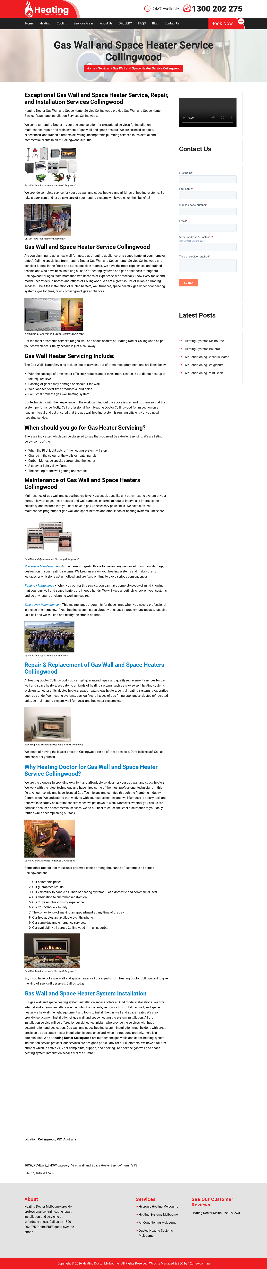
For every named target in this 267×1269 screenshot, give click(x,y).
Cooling (62, 23)
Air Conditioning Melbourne (157, 1222)
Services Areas (83, 23)
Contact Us (172, 23)
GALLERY (125, 23)
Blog (155, 23)
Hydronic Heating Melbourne (158, 1206)
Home (29, 23)
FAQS (142, 23)
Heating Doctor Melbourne (101, 1263)
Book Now (222, 23)
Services (104, 68)
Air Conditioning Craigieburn (204, 365)
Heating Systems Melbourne (204, 341)
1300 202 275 (217, 9)
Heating (45, 23)
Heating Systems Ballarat (202, 349)
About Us (106, 23)
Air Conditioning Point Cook (204, 373)
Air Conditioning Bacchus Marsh (207, 357)
